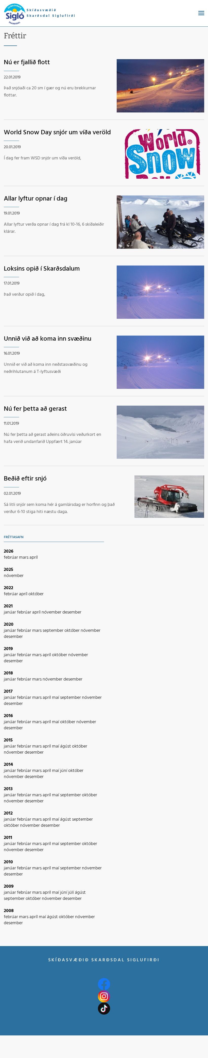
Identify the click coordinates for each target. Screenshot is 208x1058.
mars (24, 557)
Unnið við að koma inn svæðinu (47, 339)
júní (64, 770)
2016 (8, 716)
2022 (8, 588)
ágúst (66, 746)
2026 (8, 551)
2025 (8, 569)
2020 (8, 624)
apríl (33, 557)
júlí (71, 892)
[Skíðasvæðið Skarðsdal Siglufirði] (14, 14)
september (53, 630)
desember (71, 612)
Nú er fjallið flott (27, 62)
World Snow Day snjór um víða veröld (57, 132)
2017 (8, 691)
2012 (8, 813)
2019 (8, 649)
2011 (8, 837)
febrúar (11, 557)
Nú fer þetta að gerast (35, 409)
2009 (9, 886)
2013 (8, 789)
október (36, 594)
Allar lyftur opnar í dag (35, 199)
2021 (8, 606)
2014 (8, 764)
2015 (8, 740)
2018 (8, 673)
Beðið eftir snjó (25, 479)
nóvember (14, 576)
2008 (9, 911)
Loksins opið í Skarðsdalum (42, 269)
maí (56, 697)
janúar (10, 612)
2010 (8, 862)
